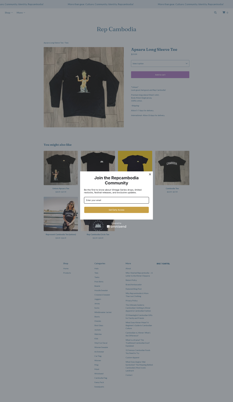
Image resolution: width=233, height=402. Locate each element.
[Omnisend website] (116, 225)
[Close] (150, 174)
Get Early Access (116, 210)
